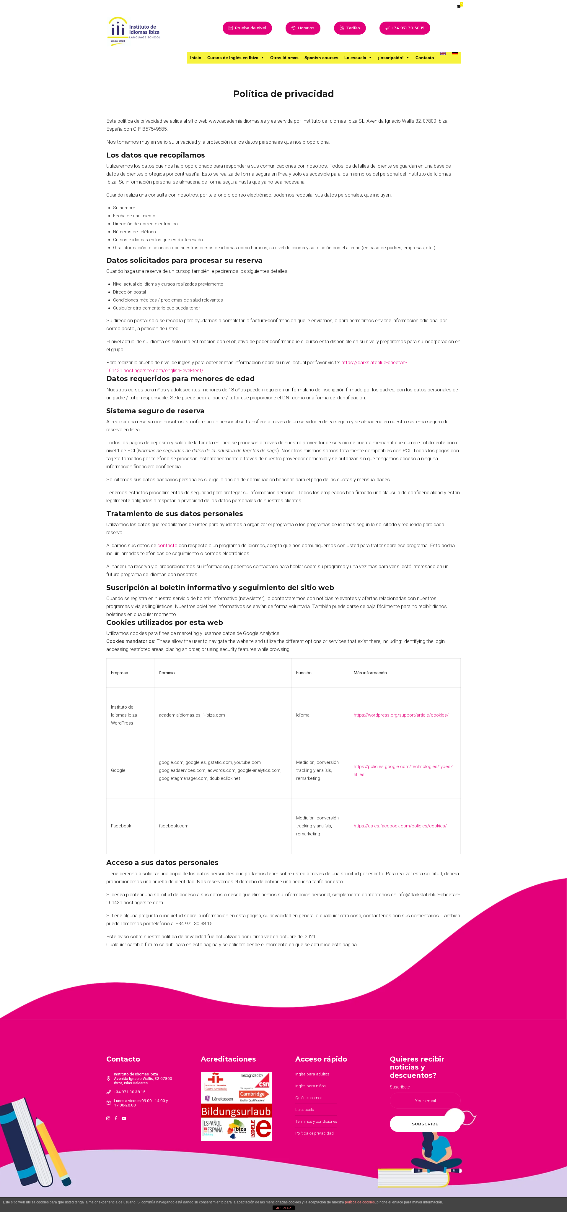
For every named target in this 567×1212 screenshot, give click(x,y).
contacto (167, 545)
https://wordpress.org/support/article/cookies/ (401, 715)
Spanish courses (321, 57)
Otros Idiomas (284, 57)
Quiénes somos (308, 1097)
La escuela (355, 57)
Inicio (195, 57)
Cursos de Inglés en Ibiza (232, 57)
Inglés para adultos (312, 1074)
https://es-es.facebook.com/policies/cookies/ (400, 826)
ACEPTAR (283, 1208)
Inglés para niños (310, 1085)
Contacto (425, 57)
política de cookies (360, 1202)
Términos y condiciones (316, 1121)
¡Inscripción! (391, 57)
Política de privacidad (314, 1133)
